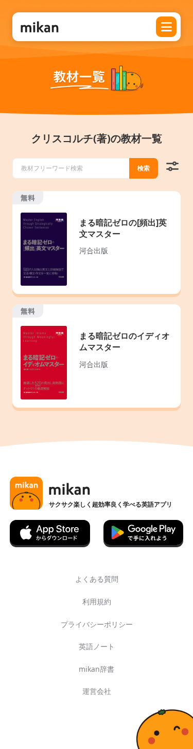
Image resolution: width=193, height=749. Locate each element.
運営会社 (96, 691)
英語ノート (97, 646)
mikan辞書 (96, 669)
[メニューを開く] (166, 26)
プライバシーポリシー (97, 624)
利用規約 (96, 601)
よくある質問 (96, 579)
